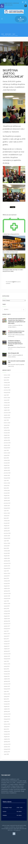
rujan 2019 (6, 571)
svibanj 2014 (7, 731)
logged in (14, 281)
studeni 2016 (7, 656)
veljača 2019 (7, 588)
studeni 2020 (7, 535)
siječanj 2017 (7, 651)
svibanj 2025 (7, 402)
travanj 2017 (7, 643)
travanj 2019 (7, 583)
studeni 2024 (7, 415)
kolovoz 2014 (7, 724)
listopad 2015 (7, 689)
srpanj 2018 (6, 606)
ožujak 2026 (6, 387)
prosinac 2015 (7, 684)
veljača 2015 (7, 709)
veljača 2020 (7, 558)
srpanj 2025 (6, 400)
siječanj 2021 (7, 530)
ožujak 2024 (6, 435)
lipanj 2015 (6, 699)
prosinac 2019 (7, 563)
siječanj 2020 (7, 561)
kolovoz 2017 (7, 633)
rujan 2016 (6, 661)
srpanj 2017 (6, 636)
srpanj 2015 (6, 696)
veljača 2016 (7, 679)
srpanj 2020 (6, 545)
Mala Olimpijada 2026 (13, 353)
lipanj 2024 (6, 427)
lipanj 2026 (6, 380)
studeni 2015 (7, 686)
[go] (24, 309)
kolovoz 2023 (7, 453)
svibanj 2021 (7, 520)
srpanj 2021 (6, 515)
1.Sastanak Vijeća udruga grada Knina (11, 234)
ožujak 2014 (6, 736)
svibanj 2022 (7, 490)
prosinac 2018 (7, 593)
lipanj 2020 (6, 548)
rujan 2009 (6, 754)
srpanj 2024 (6, 425)
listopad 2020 (7, 538)
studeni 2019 (7, 566)
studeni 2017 (7, 626)
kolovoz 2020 (7, 543)
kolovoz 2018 (7, 603)
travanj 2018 (7, 613)
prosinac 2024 (7, 412)
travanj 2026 (7, 385)
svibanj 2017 (7, 641)
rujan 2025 (6, 395)
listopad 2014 (7, 719)
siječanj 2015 (7, 711)
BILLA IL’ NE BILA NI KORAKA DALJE (10, 252)
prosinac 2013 (7, 744)
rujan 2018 (6, 601)
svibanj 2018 (7, 611)
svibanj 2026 (7, 382)
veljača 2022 (7, 498)
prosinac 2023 (7, 442)
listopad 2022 (7, 478)
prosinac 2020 (7, 533)
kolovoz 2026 (7, 375)
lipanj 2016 (6, 669)
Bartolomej (11, 59)
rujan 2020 (6, 540)
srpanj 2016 (6, 666)
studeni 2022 (7, 475)
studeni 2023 (7, 445)
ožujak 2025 (6, 407)
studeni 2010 (7, 746)
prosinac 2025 (7, 390)
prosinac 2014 (7, 714)
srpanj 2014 (6, 726)
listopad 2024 (7, 417)
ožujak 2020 (6, 555)
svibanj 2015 (7, 701)
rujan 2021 (6, 510)
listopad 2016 (7, 658)
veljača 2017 (7, 648)
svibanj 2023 (7, 460)
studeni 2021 (7, 505)
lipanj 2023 (6, 458)
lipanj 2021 (6, 518)
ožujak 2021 (6, 525)
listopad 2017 (7, 628)
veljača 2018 (7, 618)
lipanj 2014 (6, 729)
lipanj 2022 (6, 488)
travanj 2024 (7, 432)
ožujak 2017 (6, 646)
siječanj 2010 (7, 751)
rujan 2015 (6, 691)
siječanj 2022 (7, 500)
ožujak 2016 (6, 676)
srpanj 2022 (6, 485)
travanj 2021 (7, 523)
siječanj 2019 (7, 591)
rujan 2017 (6, 631)
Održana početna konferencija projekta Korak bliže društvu (16, 331)
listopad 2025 (7, 392)
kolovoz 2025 (7, 397)
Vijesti (14, 34)
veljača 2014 (7, 739)
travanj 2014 (7, 734)
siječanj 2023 (7, 470)
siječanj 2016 (7, 681)
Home (2, 34)
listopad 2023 (7, 447)
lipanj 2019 (6, 578)
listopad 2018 (7, 598)
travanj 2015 (7, 704)
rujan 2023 (6, 450)
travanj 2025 (7, 405)
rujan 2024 (6, 420)
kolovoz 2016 (7, 663)
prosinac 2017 (7, 623)
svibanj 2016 (7, 671)
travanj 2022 (7, 493)
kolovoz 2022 (7, 483)
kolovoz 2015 (7, 694)
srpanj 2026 (6, 377)
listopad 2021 (7, 508)
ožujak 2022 (6, 495)
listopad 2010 (7, 749)
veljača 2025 (7, 410)
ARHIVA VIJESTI (8, 34)
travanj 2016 (7, 674)
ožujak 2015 (6, 706)
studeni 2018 (7, 596)
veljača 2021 (7, 528)
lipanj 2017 (6, 638)
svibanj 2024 (7, 430)
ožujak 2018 (6, 616)
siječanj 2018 (7, 621)
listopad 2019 (7, 568)
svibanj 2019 (7, 581)
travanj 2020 (7, 553)
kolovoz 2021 (7, 513)
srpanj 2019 (6, 576)
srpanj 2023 (6, 455)
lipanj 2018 (6, 608)
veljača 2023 (7, 468)
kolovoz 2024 (7, 422)
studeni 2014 (7, 716)
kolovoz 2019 (7, 573)
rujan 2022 (6, 480)
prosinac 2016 (7, 653)
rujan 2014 (6, 721)
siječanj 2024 (7, 440)
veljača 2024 (7, 437)
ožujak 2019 (6, 586)
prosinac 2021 (7, 503)
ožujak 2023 (6, 465)
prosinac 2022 (7, 473)
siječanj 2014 (7, 741)
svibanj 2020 (7, 550)
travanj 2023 (7, 463)
